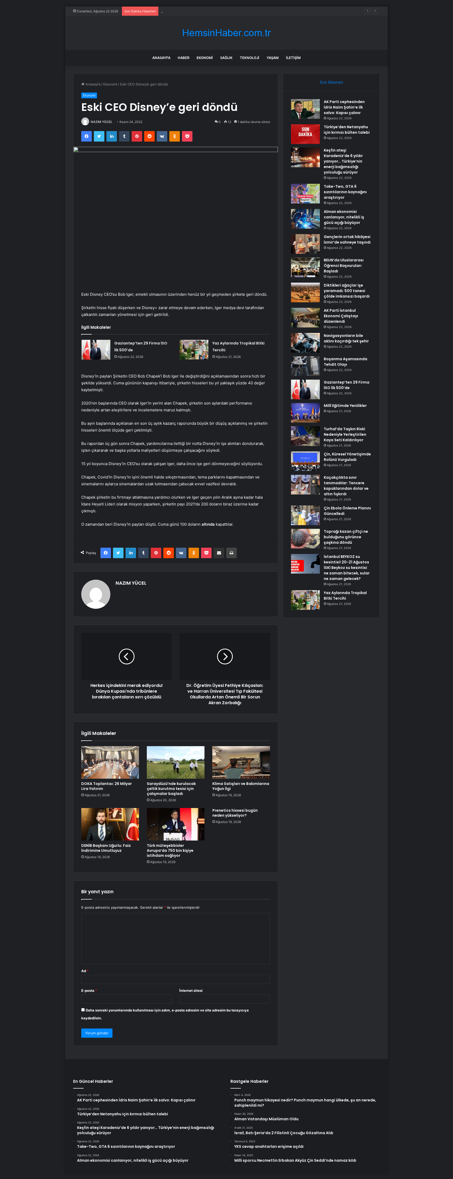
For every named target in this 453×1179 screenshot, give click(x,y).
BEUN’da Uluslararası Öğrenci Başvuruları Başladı (344, 265)
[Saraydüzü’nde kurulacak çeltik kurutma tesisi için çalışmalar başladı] (175, 762)
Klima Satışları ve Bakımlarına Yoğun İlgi (240, 786)
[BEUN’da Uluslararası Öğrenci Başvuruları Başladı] (305, 267)
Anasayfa (161, 58)
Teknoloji (249, 58)
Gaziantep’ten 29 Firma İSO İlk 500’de (346, 385)
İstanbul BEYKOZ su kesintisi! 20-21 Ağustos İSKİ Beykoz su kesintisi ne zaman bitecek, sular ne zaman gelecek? (347, 567)
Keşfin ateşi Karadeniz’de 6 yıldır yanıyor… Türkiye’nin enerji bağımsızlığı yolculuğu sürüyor (234, 11)
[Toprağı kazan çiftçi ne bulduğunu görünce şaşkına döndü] (305, 538)
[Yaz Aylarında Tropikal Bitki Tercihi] (194, 349)
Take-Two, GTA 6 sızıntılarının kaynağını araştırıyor (345, 192)
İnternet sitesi (191, 990)
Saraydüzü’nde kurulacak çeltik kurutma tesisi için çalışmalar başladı (171, 788)
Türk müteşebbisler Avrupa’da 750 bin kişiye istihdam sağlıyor (170, 850)
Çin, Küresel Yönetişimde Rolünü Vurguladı (347, 456)
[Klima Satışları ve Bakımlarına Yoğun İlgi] (241, 762)
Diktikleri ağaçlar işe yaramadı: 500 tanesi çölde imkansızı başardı (347, 291)
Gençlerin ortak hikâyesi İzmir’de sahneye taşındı (347, 239)
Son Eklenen (331, 82)
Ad (85, 971)
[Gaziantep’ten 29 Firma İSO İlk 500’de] (96, 350)
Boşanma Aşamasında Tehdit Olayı (345, 361)
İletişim (293, 58)
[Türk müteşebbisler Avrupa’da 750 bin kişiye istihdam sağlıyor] (175, 824)
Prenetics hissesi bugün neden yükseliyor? (235, 813)
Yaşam (273, 58)
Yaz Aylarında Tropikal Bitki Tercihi (345, 595)
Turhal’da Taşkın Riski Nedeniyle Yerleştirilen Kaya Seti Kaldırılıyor (345, 434)
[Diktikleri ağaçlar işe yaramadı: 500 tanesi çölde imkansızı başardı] (305, 292)
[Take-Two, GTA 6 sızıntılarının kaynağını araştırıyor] (305, 193)
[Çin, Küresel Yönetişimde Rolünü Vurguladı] (305, 461)
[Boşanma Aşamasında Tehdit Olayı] (305, 366)
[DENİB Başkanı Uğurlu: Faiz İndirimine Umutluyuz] (110, 824)
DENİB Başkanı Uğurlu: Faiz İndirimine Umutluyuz (106, 848)
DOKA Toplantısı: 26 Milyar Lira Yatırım (106, 786)
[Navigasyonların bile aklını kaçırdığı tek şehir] (305, 343)
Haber (183, 58)
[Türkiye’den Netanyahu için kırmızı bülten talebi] (305, 134)
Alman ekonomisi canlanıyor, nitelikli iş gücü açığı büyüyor (344, 217)
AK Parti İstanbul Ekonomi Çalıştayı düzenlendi (341, 316)
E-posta (89, 990)
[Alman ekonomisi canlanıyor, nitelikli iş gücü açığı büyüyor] (305, 219)
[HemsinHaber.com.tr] (226, 32)
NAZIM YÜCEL (101, 122)
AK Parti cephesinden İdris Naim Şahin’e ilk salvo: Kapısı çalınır (344, 107)
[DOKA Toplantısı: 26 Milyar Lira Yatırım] (110, 762)
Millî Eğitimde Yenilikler (345, 405)
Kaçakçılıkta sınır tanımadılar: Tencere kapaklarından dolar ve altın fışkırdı (346, 486)
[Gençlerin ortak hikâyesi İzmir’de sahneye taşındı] (305, 244)
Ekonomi (205, 58)
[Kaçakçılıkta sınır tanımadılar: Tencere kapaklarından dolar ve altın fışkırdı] (305, 484)
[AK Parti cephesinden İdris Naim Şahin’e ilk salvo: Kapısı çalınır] (305, 109)
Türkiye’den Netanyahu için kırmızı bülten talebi (347, 129)
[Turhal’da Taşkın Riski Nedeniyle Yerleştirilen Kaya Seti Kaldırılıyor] (305, 436)
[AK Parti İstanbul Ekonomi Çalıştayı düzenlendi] (305, 317)
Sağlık (226, 58)
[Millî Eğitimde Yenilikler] (305, 413)
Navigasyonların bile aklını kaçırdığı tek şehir (346, 338)
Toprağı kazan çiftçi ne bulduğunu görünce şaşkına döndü (346, 537)
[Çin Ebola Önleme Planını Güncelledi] (305, 515)
